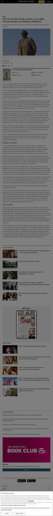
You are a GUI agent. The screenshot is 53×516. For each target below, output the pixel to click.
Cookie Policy (31, 501)
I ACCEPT (7, 513)
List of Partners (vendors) (6, 510)
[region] (26, 503)
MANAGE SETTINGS (19, 513)
